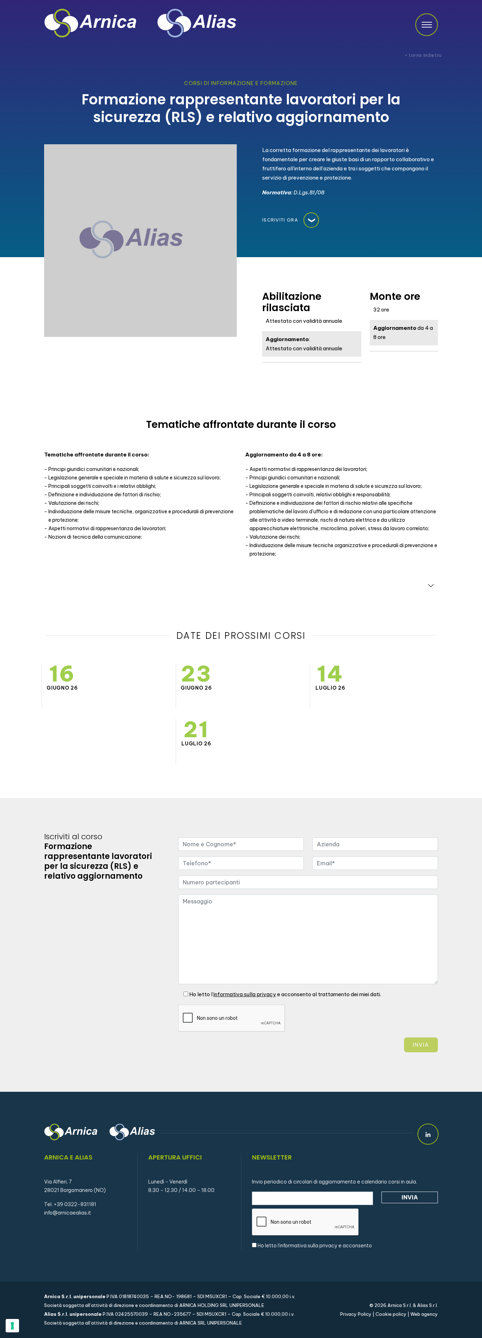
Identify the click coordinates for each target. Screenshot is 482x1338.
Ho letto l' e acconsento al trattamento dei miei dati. (284, 994)
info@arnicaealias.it (67, 1213)
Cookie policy (390, 1314)
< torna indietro (423, 55)
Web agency (424, 1314)
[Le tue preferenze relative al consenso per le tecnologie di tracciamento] (12, 1325)
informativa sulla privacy (308, 1245)
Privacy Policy (356, 1314)
